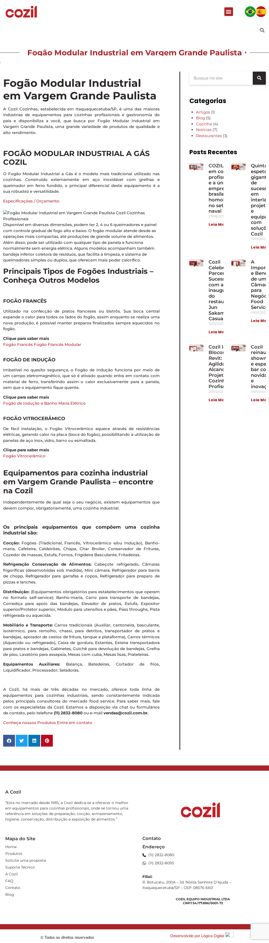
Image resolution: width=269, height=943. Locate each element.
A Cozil (11, 874)
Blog (200, 117)
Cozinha (204, 123)
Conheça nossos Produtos (29, 722)
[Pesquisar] (259, 78)
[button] (228, 11)
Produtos (13, 853)
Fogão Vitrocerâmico (24, 455)
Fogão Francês (18, 344)
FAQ (9, 880)
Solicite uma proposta (25, 860)
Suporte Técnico (20, 867)
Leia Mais (218, 224)
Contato (12, 887)
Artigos (203, 112)
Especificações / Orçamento (31, 201)
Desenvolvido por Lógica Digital (197, 935)
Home (11, 846)
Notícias (203, 129)
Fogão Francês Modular (57, 344)
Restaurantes (209, 135)
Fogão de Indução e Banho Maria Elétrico (44, 403)
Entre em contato (74, 722)
